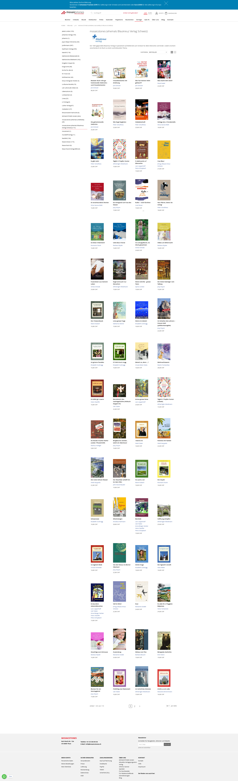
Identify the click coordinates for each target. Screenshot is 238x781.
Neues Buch (67, 145)
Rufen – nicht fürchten (143, 203)
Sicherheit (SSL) (104, 773)
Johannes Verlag (69, 35)
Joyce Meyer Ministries (70, 42)
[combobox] (107, 12)
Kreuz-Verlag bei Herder (70, 81)
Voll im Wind (117, 604)
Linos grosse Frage (119, 321)
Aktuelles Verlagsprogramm (128, 762)
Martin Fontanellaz (163, 365)
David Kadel (161, 83)
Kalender (109, 20)
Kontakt (170, 20)
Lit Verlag (66, 102)
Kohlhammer (67, 77)
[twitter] (151, 776)
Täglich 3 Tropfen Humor (121, 161)
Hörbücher (93, 20)
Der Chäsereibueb (97, 321)
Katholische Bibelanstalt (70, 56)
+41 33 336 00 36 (92, 742)
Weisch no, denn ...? (142, 362)
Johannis (65, 38)
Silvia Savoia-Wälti (163, 125)
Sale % (146, 20)
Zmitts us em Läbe (163, 689)
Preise (83, 764)
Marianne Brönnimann (164, 692)
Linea (65, 98)
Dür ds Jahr (161, 480)
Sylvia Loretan (139, 287)
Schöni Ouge (139, 565)
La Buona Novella (69, 84)
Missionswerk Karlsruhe (70, 112)
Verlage (139, 20)
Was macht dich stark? (165, 81)
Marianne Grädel (140, 606)
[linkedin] (155, 776)
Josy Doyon (116, 207)
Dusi (136, 604)
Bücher (67, 20)
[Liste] (175, 52)
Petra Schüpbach (140, 168)
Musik (84, 20)
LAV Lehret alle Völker (70, 88)
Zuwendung (117, 652)
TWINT (102, 770)
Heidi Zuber (139, 443)
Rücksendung (85, 770)
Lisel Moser (139, 205)
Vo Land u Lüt (140, 480)
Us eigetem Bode (96, 565)
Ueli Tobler (116, 406)
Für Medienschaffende (126, 773)
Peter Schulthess (118, 125)
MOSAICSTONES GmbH (71, 116)
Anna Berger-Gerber (141, 526)
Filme (101, 20)
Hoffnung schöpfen (163, 519)
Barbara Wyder (118, 245)
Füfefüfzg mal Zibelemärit (121, 689)
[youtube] (143, 776)
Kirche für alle (67, 70)
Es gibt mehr (95, 161)
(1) (143, 211)
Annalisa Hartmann (119, 521)
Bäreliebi (138, 519)
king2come (67, 66)
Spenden (122, 769)
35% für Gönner (124, 767)
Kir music (66, 74)
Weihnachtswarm (163, 362)
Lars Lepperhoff (140, 166)
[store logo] (72, 12)
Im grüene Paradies (97, 362)
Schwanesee (95, 519)
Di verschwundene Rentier (100, 203)
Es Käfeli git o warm (97, 399)
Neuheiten (129, 20)
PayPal (102, 767)
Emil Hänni (160, 655)
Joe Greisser (94, 88)
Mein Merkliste (66, 767)
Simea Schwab (139, 247)
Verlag (121, 764)
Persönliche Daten (67, 761)
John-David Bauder (119, 485)
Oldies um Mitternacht (165, 243)
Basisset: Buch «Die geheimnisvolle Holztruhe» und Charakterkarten (99, 83)
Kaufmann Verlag (69, 49)
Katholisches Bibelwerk (71, 59)
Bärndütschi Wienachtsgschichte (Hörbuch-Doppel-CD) (122, 401)
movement (66, 131)
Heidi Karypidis (162, 443)
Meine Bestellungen (67, 764)
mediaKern (67, 109)
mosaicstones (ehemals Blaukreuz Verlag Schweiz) (73, 126)
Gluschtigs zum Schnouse (99, 652)
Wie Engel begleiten (119, 122)
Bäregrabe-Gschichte (164, 652)
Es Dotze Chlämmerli (98, 243)
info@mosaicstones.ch (93, 744)
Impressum (141, 767)
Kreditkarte (103, 764)
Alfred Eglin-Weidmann (120, 164)
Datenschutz (85, 773)
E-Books (76, 20)
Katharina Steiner (118, 324)
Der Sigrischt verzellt (164, 565)
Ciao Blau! (160, 161)
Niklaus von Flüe (141, 652)
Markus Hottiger (96, 445)
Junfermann (67, 45)
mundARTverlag (68, 135)
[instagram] (147, 776)
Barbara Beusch (140, 655)
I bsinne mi (139, 441)
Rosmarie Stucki (96, 245)
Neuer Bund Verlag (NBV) (71, 149)
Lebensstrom (67, 91)
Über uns (155, 20)
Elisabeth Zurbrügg (141, 324)
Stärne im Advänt (141, 321)
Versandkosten (85, 761)
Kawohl (66, 52)
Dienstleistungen (124, 776)
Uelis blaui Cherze (119, 243)
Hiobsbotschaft (140, 122)
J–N (75, 25)
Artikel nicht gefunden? (130, 13)
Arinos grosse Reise (141, 399)
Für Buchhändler (124, 771)
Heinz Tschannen (162, 609)
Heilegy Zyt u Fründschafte (166, 122)
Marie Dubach (95, 324)
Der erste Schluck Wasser (99, 480)
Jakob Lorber (68, 31)
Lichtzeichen (67, 95)
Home (63, 25)
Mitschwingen (117, 519)
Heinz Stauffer (95, 402)
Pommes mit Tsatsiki (164, 441)
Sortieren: (144, 52)
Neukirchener (68, 142)
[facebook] (139, 776)
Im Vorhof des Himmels (143, 689)
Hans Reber (161, 567)
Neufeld (66, 138)
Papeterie (119, 20)
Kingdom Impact (68, 63)
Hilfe (139, 764)
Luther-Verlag (67, 105)
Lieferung (84, 767)
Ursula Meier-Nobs (141, 365)
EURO (150, 13)
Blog (163, 20)
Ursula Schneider (96, 567)
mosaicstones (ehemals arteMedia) (73, 121)
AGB (82, 776)
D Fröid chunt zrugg (119, 362)
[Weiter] (139, 706)
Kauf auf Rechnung (106, 761)
